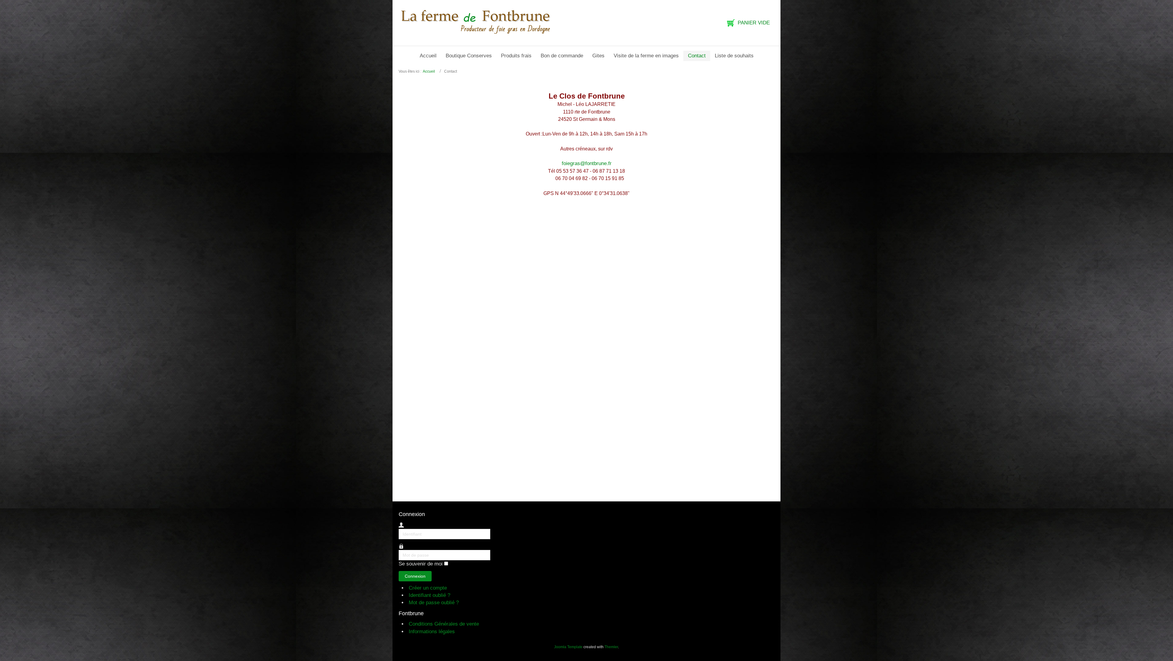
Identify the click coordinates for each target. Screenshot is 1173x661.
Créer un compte (428, 588)
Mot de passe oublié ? (434, 602)
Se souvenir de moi (421, 564)
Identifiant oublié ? (429, 595)
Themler (611, 647)
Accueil (429, 71)
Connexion (415, 576)
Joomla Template (568, 647)
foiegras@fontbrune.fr (587, 163)
